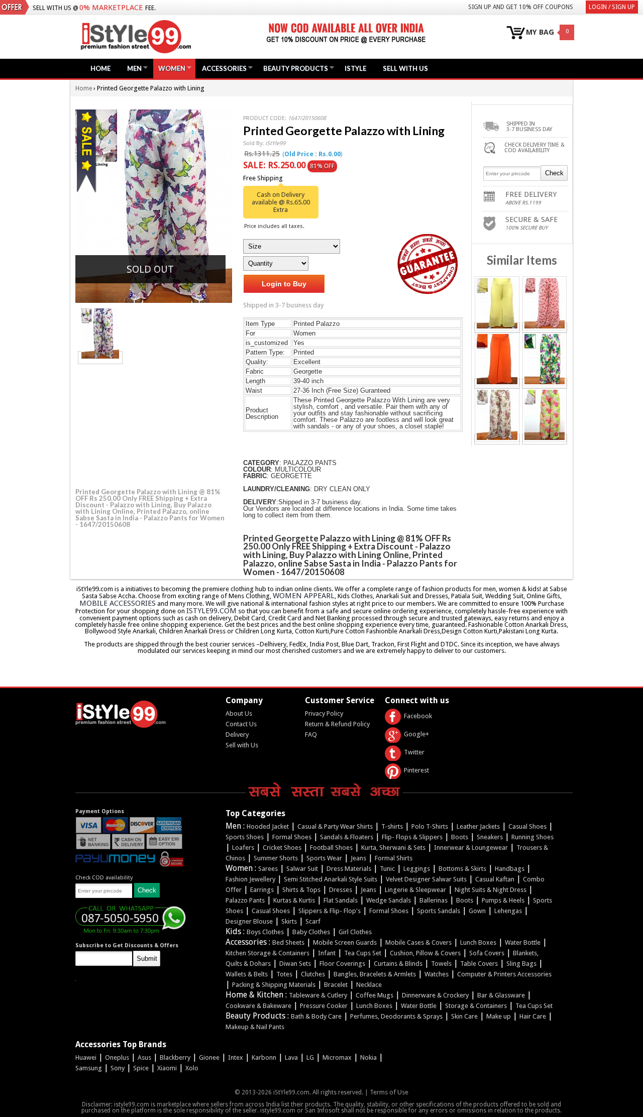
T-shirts (392, 826)
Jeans (358, 858)
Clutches (313, 974)
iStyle (355, 68)
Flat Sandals (341, 900)
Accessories (222, 68)
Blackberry (175, 1057)
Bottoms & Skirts (462, 868)
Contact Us (241, 724)
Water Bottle (523, 942)
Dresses (340, 889)
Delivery (237, 734)
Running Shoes (532, 837)
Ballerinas (433, 900)
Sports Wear (324, 858)
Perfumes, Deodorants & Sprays (396, 1016)
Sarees (268, 868)
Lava (291, 1057)
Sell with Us (242, 745)
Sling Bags (521, 963)
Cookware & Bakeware (258, 1006)
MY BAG (540, 32)
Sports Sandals (438, 911)
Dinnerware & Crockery (435, 995)
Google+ (416, 734)
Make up (498, 1016)
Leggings (416, 868)
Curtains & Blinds (398, 963)
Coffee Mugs (374, 995)
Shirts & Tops (301, 889)
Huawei (85, 1057)
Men (132, 68)
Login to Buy (284, 284)
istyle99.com (211, 610)
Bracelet (336, 984)
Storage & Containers (476, 1006)
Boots (459, 837)
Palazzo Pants (245, 900)
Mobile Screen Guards (345, 942)
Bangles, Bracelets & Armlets (375, 974)
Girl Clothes (355, 932)
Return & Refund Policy (337, 724)
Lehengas (508, 911)
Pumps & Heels (503, 900)
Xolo (191, 1068)
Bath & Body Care (316, 1016)
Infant (327, 953)
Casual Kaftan (494, 879)
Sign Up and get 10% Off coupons (520, 7)
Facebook (418, 716)
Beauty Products (293, 68)
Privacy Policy (324, 713)
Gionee (209, 1057)
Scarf (312, 921)
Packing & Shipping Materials (273, 984)
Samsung (88, 1068)
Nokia (368, 1057)
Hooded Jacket (268, 826)
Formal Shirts (393, 858)
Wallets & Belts (247, 974)
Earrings (262, 889)
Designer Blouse (249, 921)
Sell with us (405, 68)
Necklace (369, 984)
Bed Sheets (288, 942)
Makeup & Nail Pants (255, 1027)
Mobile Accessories (117, 603)
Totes (284, 974)
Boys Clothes (265, 932)
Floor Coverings (342, 963)
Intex (235, 1057)
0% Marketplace (111, 7)
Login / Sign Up (612, 7)
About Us (239, 713)
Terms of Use (389, 1092)
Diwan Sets (295, 963)
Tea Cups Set (362, 953)
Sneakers (490, 837)
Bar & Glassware (501, 995)
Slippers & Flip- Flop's (329, 911)
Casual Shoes (527, 826)
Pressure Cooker (324, 1006)
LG (310, 1057)
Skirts (289, 921)
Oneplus (117, 1057)
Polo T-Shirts (429, 826)
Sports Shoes (245, 837)
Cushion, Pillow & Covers (425, 953)
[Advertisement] (150, 424)
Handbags (509, 868)
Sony (118, 1068)
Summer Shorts (276, 858)
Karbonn (264, 1057)
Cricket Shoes (282, 847)
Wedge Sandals (388, 900)
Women (169, 68)
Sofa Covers (486, 953)
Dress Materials (349, 868)
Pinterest (416, 770)
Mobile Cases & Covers (418, 942)
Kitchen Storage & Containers (267, 953)
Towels (441, 963)
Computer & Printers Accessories (504, 974)
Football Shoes (331, 847)
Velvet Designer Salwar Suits (426, 879)
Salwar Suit (302, 868)
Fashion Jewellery (250, 879)
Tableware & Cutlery (318, 995)
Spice (141, 1068)
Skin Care (464, 1016)
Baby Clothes (311, 932)
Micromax (337, 1057)
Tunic (387, 868)
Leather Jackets (478, 826)
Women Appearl (304, 595)
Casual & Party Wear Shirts (335, 826)
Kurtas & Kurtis (294, 900)
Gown (477, 911)
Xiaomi (167, 1068)
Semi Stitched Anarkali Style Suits (330, 879)
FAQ (311, 734)
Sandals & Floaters (346, 837)
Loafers (243, 847)
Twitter (414, 752)
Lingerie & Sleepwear (415, 889)
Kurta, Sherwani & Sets (393, 847)
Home (100, 68)
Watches (436, 974)
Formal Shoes (291, 837)
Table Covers (479, 963)
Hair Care (532, 1016)
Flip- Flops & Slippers (412, 837)
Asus (144, 1057)
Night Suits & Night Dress (490, 889)
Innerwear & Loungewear (471, 847)
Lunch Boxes (478, 942)
